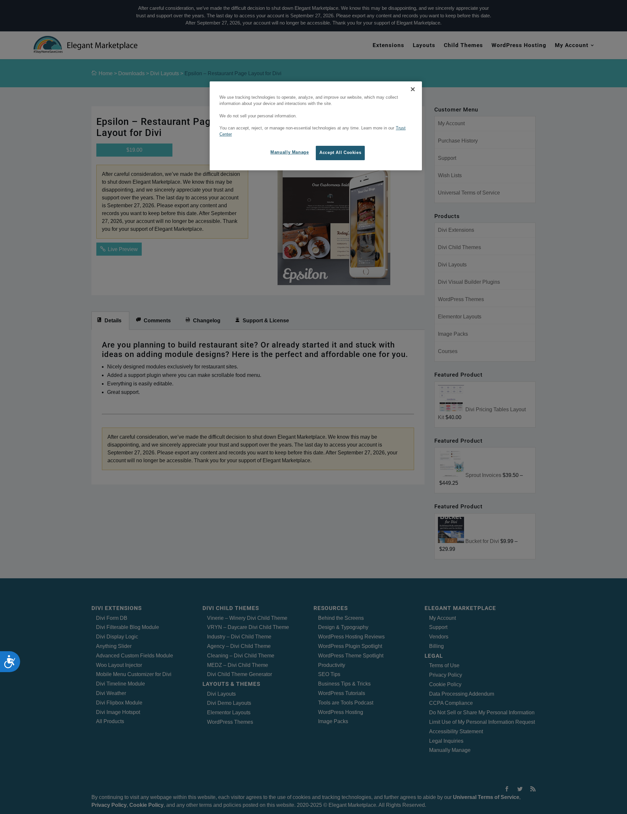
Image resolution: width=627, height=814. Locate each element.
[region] (316, 125)
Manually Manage (289, 152)
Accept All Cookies (340, 152)
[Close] (413, 89)
